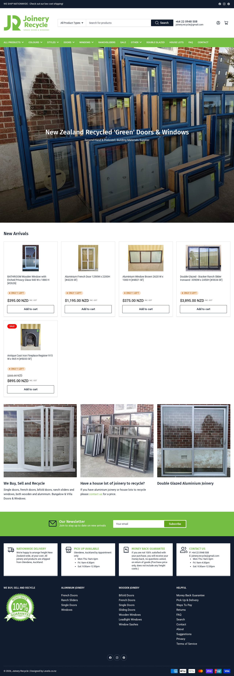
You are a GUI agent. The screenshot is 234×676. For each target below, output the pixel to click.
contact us (95, 494)
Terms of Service (186, 643)
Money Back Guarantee (190, 595)
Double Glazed (155, 42)
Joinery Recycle (20, 671)
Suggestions (184, 634)
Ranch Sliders (69, 600)
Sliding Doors (127, 609)
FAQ (190, 42)
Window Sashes (128, 624)
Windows (84, 42)
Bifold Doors (126, 595)
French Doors (69, 595)
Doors (67, 42)
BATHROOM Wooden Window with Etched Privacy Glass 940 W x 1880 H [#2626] (28, 280)
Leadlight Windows (130, 619)
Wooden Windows (130, 614)
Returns (181, 609)
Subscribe (175, 524)
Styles (51, 42)
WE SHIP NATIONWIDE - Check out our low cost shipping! (33, 3)
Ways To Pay (184, 605)
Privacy (180, 639)
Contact (203, 42)
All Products (12, 42)
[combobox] (130, 23)
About (180, 629)
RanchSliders (106, 42)
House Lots (176, 42)
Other (134, 42)
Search (164, 22)
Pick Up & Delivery (187, 600)
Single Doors (69, 605)
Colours (34, 42)
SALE (123, 42)
